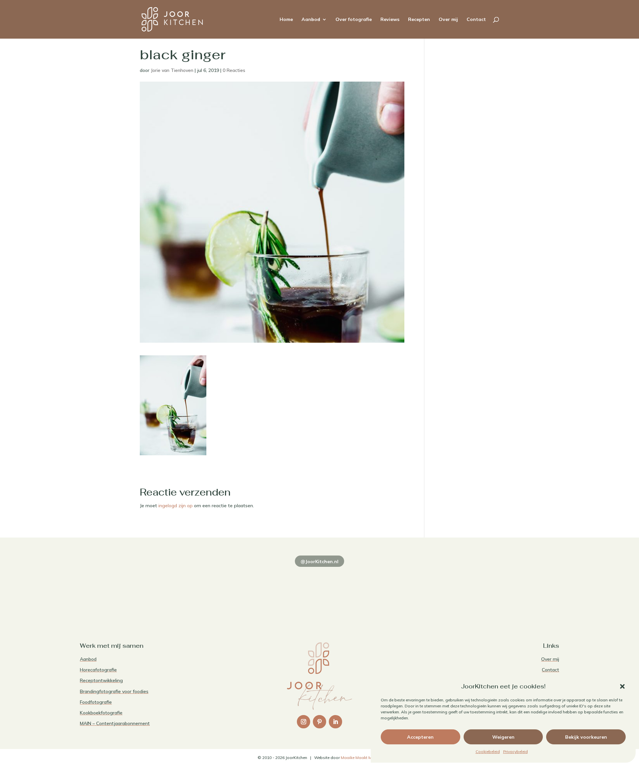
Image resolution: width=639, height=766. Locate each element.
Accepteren (420, 737)
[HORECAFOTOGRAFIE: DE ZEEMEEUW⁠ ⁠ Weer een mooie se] (416, 590)
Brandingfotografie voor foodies (114, 691)
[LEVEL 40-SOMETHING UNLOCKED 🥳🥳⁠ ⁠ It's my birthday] (223, 590)
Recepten (419, 19)
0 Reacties (234, 70)
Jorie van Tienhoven (172, 70)
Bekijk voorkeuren (586, 737)
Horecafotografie (98, 670)
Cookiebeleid (488, 751)
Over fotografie (353, 19)
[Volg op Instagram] (303, 721)
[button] (622, 686)
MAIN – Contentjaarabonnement (115, 723)
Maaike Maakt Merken (361, 757)
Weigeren (503, 737)
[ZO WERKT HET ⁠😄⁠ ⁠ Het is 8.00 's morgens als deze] (319, 590)
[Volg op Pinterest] (319, 721)
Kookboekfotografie (101, 713)
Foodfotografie (96, 702)
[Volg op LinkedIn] (335, 721)
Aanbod (311, 19)
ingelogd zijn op (175, 506)
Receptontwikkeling (101, 680)
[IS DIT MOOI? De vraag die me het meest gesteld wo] (126, 590)
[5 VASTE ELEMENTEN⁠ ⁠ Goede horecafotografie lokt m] (512, 590)
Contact (476, 19)
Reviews (389, 19)
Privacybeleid (515, 751)
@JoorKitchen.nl (319, 562)
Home (286, 19)
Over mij (448, 19)
